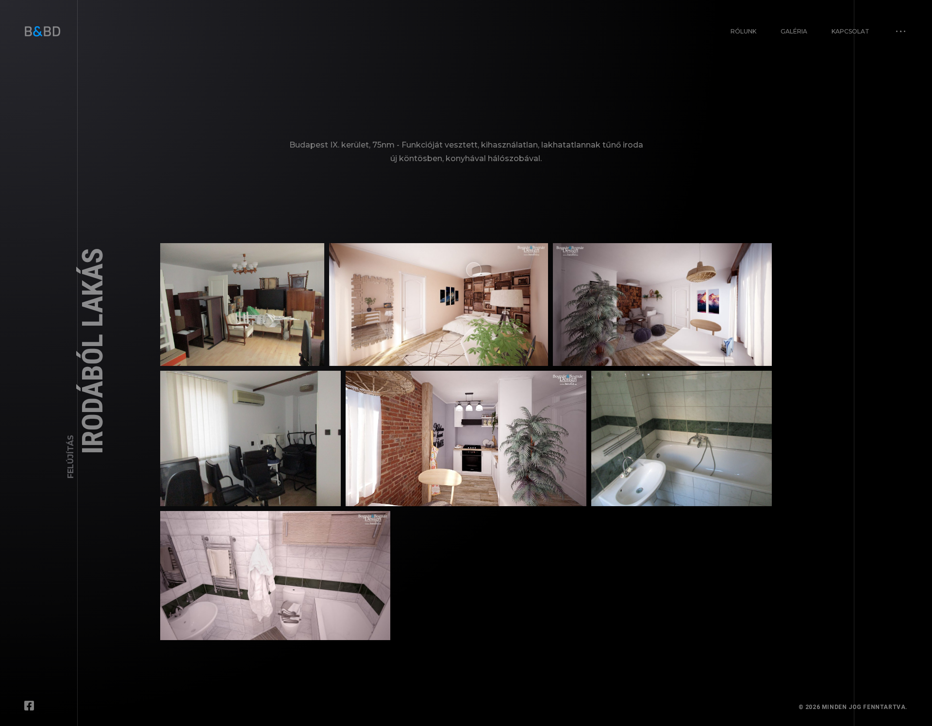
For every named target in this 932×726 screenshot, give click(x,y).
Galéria (794, 31)
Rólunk (743, 31)
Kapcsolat (850, 31)
